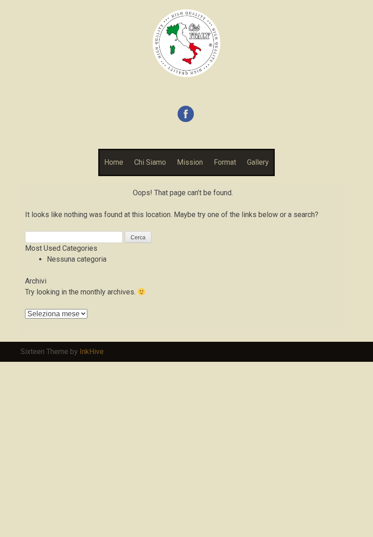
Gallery (258, 162)
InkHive (92, 351)
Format (225, 162)
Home (113, 162)
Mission (190, 162)
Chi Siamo (150, 162)
